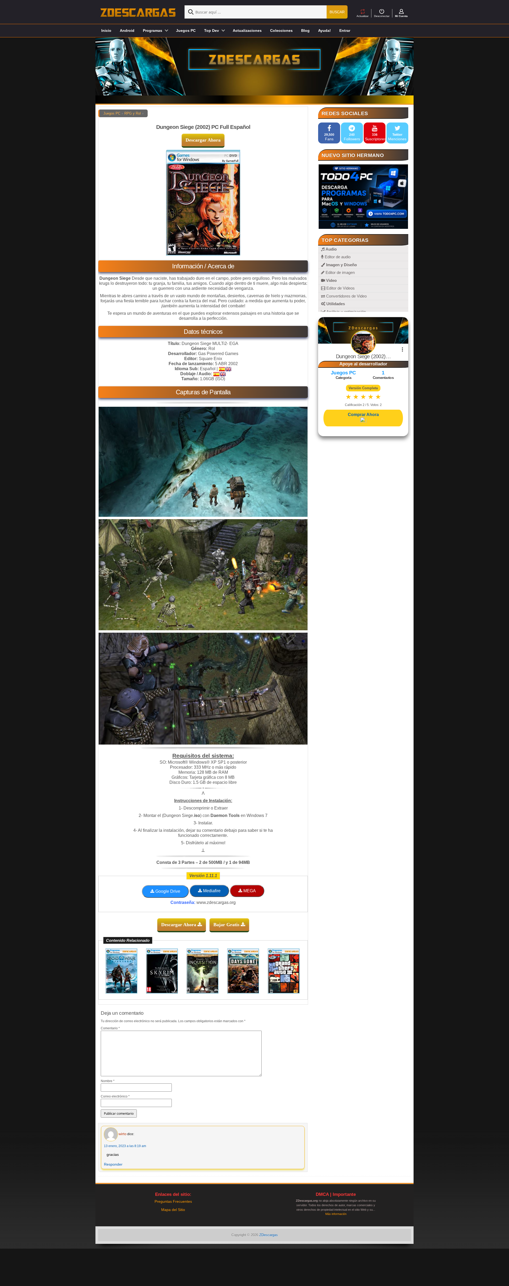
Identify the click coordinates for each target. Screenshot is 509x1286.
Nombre (108, 1081)
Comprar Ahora (363, 414)
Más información (335, 1213)
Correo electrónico (115, 1096)
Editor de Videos (340, 288)
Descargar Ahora (203, 140)
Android (127, 30)
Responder (113, 1164)
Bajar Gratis (227, 924)
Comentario (110, 1028)
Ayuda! (324, 30)
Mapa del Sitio (173, 1210)
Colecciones (281, 30)
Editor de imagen (339, 272)
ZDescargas (268, 1235)
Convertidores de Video (346, 296)
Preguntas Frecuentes (173, 1201)
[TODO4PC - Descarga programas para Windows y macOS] (363, 196)
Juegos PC (186, 30)
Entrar (344, 30)
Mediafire (211, 891)
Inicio (106, 30)
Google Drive (167, 891)
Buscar (337, 12)
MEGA (249, 891)
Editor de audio (337, 257)
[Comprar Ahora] (363, 420)
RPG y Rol (132, 113)
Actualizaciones (247, 30)
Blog (305, 30)
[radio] (348, 396)
